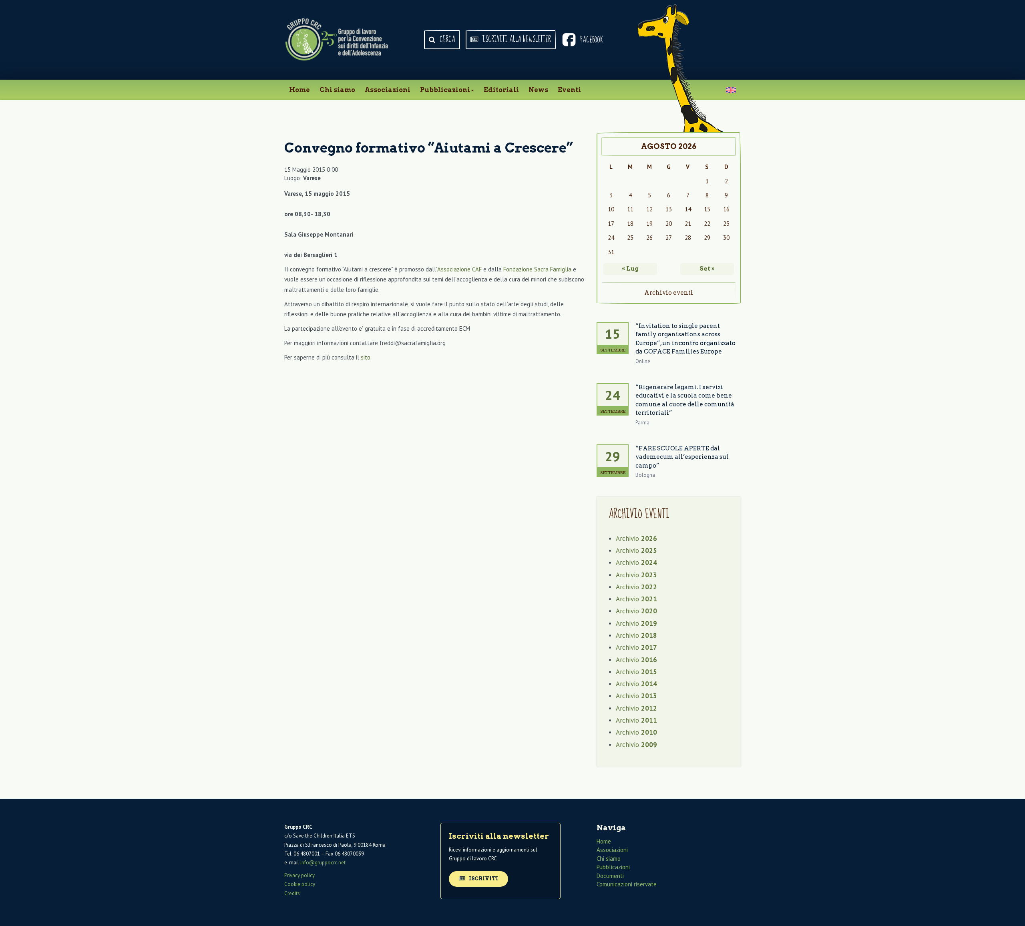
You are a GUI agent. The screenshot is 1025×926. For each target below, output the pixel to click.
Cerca (446, 39)
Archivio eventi (668, 292)
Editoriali (501, 90)
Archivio (636, 538)
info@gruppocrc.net (323, 862)
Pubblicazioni (445, 90)
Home (299, 90)
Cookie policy (299, 884)
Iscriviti (483, 879)
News (538, 90)
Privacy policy (299, 875)
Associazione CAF (459, 269)
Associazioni (387, 90)
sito (365, 357)
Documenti (610, 876)
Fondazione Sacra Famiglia (537, 269)
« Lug (630, 268)
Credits (292, 893)
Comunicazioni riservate (627, 884)
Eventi (569, 90)
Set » (707, 268)
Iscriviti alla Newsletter (516, 39)
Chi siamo (337, 90)
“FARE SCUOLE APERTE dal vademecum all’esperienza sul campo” (682, 457)
